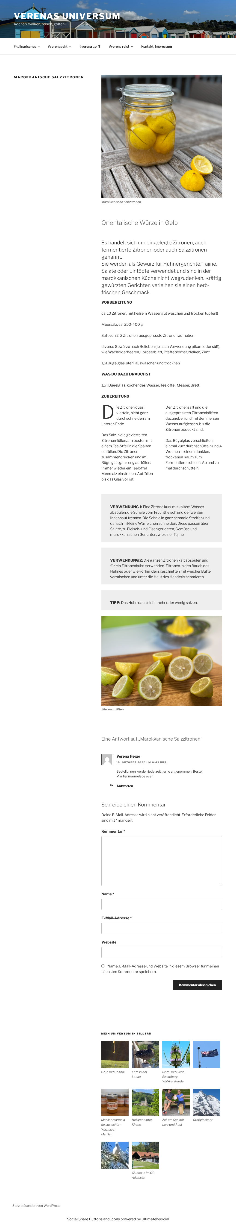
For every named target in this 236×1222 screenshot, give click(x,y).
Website (108, 942)
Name (107, 894)
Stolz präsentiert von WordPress (36, 1205)
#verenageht (58, 46)
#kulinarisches (25, 46)
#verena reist (119, 46)
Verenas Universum (67, 16)
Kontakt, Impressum (156, 46)
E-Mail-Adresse (116, 918)
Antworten (124, 786)
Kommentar (113, 831)
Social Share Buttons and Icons (93, 1219)
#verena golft (90, 46)
